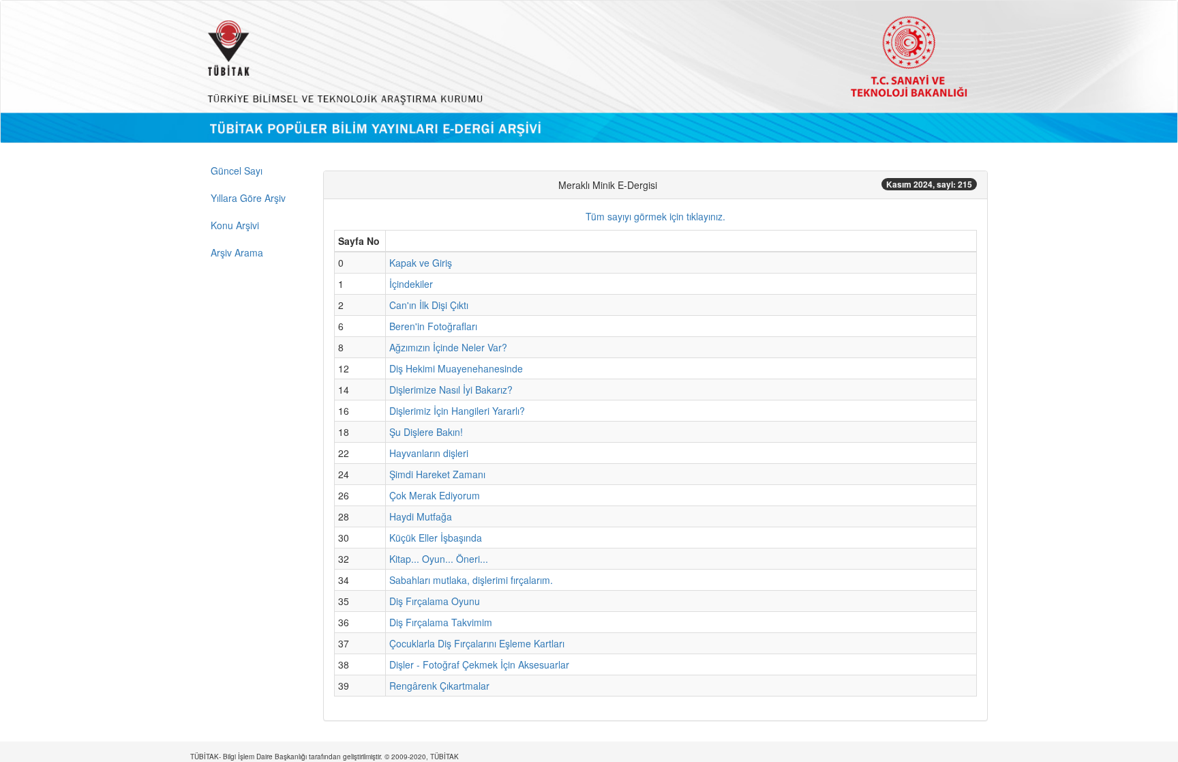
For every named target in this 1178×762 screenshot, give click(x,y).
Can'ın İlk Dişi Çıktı (428, 305)
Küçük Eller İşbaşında (435, 537)
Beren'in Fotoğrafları (433, 326)
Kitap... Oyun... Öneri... (438, 559)
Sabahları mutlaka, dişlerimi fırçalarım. (471, 580)
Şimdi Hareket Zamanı (437, 474)
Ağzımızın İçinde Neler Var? (448, 347)
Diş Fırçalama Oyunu (434, 601)
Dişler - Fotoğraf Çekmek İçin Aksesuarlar (479, 664)
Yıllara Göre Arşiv (248, 198)
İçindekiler (411, 284)
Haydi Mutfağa (420, 516)
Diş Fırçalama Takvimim (440, 622)
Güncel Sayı (236, 170)
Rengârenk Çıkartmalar (439, 685)
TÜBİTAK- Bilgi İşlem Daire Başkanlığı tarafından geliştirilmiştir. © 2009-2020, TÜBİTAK (324, 756)
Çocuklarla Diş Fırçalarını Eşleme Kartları (476, 643)
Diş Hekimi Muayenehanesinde (456, 368)
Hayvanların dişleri (428, 453)
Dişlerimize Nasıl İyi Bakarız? (451, 389)
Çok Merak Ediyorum (434, 495)
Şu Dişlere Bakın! (426, 432)
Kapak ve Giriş (420, 262)
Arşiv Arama (237, 252)
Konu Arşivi (235, 225)
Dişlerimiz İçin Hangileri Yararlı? (457, 410)
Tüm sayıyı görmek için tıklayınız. (655, 216)
